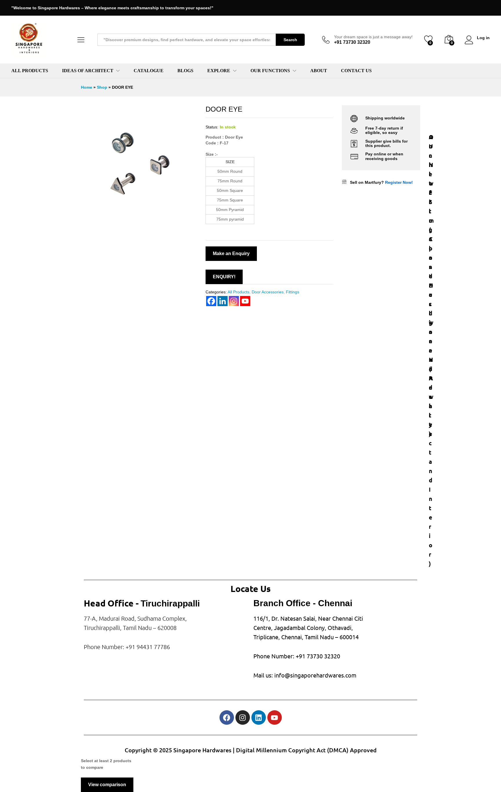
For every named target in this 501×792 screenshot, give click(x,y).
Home (86, 87)
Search (290, 39)
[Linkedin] (258, 717)
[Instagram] (242, 717)
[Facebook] (226, 717)
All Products (29, 70)
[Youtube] (274, 717)
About (318, 70)
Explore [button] (218, 70)
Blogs (185, 70)
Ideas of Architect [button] (87, 70)
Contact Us (356, 70)
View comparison (107, 784)
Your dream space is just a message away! (373, 36)
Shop (102, 87)
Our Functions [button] (270, 70)
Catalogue (149, 70)
